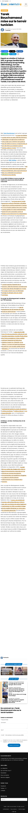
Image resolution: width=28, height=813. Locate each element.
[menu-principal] (26, 4)
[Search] (25, 799)
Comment (3, 722)
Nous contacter (5, 775)
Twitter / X (3, 788)
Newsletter (3, 772)
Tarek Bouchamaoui (9, 133)
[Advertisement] (14, 117)
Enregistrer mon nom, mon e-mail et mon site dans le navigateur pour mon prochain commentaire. (15, 741)
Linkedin (3, 790)
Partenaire (6, 657)
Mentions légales (5, 777)
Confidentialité (6, 809)
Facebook (3, 786)
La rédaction (4, 768)
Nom (2, 730)
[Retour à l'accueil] (11, 4)
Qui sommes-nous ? (6, 770)
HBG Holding (12, 160)
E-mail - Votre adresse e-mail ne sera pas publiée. (12, 735)
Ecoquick (4, 10)
